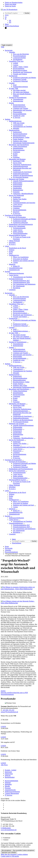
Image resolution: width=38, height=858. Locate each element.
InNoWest (12, 242)
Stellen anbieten (18, 231)
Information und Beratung (17, 403)
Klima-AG (16, 266)
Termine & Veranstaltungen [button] (17, 97)
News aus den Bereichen (21, 54)
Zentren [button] (11, 103)
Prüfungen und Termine (16, 423)
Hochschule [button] (8, 50)
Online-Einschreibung (20, 146)
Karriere (7, 516)
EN (10, 22)
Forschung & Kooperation (13, 460)
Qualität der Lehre (19, 116)
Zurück (3, 691)
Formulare (16, 157)
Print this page (5, 692)
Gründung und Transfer (20, 108)
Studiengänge (17, 132)
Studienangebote (14, 374)
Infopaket (16, 128)
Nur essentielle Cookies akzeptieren (23, 850)
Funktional (6, 838)
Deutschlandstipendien (20, 233)
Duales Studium (18, 139)
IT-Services (16, 213)
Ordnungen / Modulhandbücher (23, 193)
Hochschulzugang (19, 150)
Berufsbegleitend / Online (21, 137)
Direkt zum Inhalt (10, 4)
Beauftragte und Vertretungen (22, 72)
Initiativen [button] (12, 264)
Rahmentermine (18, 101)
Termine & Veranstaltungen (17, 342)
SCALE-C (12, 244)
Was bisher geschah (19, 90)
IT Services (16, 117)
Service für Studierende (16, 440)
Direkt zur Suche (10, 6)
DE (10, 20)
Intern (7, 24)
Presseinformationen (19, 56)
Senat (15, 85)
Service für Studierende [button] (16, 195)
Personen (8, 788)
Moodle (7, 786)
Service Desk (17, 163)
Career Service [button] (13, 275)
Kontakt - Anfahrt (10, 770)
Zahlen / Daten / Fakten (20, 67)
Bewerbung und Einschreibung (19, 389)
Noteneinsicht (17, 186)
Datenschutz (9, 774)
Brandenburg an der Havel (17, 248)
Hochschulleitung (18, 68)
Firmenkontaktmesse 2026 (21, 282)
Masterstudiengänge (19, 135)
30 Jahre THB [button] (13, 88)
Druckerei (16, 212)
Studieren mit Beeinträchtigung (23, 175)
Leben (7, 490)
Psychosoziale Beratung (20, 177)
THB (2, 47)
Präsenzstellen (17, 112)
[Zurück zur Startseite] (9, 9)
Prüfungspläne (17, 183)
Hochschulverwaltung (20, 70)
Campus (15, 65)
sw (6, 17)
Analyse (5, 840)
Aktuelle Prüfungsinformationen (23, 181)
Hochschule (8, 293)
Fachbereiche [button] (13, 76)
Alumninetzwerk (14, 270)
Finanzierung (17, 206)
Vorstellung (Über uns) (16, 304)
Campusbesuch (18, 125)
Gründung (16, 208)
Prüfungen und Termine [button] (16, 179)
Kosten (15, 154)
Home (7, 546)
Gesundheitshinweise (15, 268)
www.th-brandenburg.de (9, 830)
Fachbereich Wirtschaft (20, 81)
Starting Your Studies (19, 199)
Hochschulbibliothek (19, 114)
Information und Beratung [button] (17, 159)
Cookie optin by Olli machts (10, 856)
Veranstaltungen (18, 99)
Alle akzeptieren (6, 850)
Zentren (11, 347)
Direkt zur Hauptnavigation (13, 2)
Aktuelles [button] (12, 52)
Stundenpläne (17, 188)
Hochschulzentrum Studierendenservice (19, 105)
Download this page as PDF (19, 692)
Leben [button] (7, 246)
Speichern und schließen (9, 852)
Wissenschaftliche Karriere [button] (17, 235)
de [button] (5, 19)
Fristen (15, 155)
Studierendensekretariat (20, 166)
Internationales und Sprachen (22, 110)
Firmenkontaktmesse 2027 (21, 280)
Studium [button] (7, 119)
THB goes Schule (18, 123)
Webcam (7, 775)
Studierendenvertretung (20, 87)
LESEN (3, 726)
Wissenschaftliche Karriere (17, 480)
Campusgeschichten (19, 58)
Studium (7, 364)
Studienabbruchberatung (21, 173)
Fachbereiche (13, 318)
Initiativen (12, 509)
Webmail (8, 782)
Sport (10, 253)
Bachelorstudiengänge (20, 134)
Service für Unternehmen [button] (17, 226)
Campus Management (12, 793)
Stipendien (16, 201)
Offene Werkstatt (14, 241)
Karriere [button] (7, 271)
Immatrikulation (18, 148)
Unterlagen (16, 152)
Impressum (8, 772)
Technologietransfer (19, 228)
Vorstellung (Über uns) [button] (16, 61)
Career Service (17, 204)
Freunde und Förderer (20, 74)
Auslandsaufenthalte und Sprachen (24, 202)
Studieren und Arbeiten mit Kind (23, 260)
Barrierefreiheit (9, 777)
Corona (15, 262)
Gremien (11, 327)
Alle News (4, 765)
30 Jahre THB (13, 333)
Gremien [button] (11, 83)
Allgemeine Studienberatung (22, 164)
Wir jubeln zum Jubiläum (21, 92)
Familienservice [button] (14, 255)
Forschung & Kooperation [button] (13, 215)
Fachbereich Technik (19, 79)
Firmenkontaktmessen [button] (16, 279)
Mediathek (8, 784)
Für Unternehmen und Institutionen (24, 284)
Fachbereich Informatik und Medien (24, 77)
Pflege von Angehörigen (21, 257)
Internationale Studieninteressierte (23, 143)
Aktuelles (12, 295)
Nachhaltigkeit (17, 59)
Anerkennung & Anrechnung (22, 172)
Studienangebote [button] (14, 130)
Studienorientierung (15, 365)
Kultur (11, 251)
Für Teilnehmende (19, 286)
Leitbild (15, 63)
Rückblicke (16, 288)
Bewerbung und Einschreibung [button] (19, 145)
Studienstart (16, 197)
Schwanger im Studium (20, 259)
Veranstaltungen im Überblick (22, 126)
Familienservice (14, 500)
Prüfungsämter (17, 184)
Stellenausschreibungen (16, 273)
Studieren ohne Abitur (20, 141)
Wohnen (11, 250)
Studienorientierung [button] (15, 121)
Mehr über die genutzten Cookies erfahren (14, 854)
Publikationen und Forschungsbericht (21, 224)
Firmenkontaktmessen (16, 523)
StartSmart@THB (19, 161)
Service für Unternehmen (17, 471)
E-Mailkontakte (6, 828)
